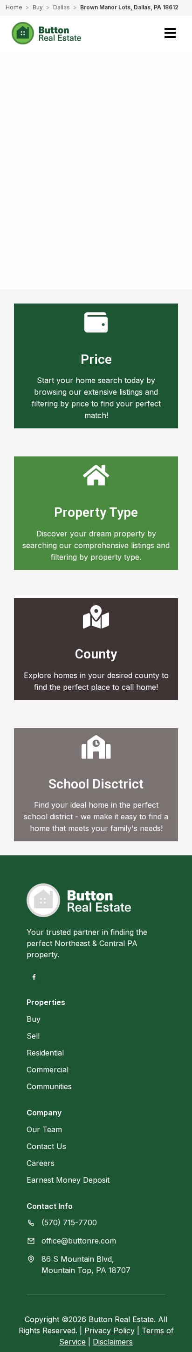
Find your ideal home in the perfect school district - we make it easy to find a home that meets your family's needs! (96, 816)
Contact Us (46, 1146)
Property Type (96, 512)
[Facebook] (34, 976)
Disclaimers (113, 1341)
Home (14, 7)
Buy (38, 7)
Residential (45, 1052)
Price (96, 359)
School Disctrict (96, 784)
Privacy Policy (109, 1330)
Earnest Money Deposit (68, 1180)
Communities (49, 1086)
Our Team (44, 1129)
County (96, 654)
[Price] (96, 322)
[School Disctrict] (96, 747)
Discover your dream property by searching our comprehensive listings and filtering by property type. (96, 545)
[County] (96, 617)
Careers (41, 1163)
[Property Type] (96, 475)
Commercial (48, 1069)
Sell (33, 1036)
